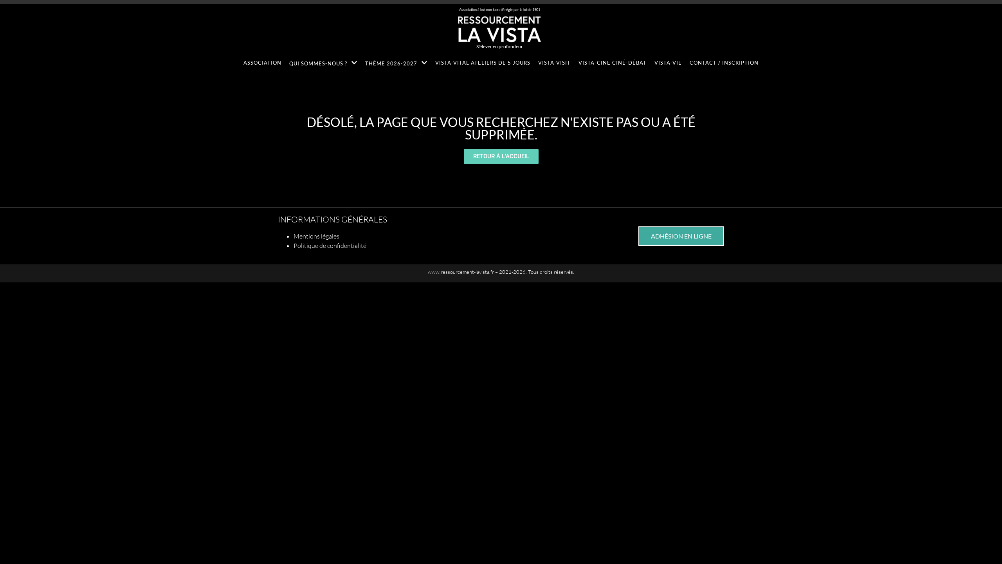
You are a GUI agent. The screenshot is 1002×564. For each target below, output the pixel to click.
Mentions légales (316, 236)
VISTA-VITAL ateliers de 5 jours (482, 63)
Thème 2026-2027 (391, 63)
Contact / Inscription (724, 63)
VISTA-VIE (668, 63)
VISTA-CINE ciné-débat (612, 63)
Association (262, 63)
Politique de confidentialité (330, 245)
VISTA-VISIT (554, 63)
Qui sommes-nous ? (318, 63)
